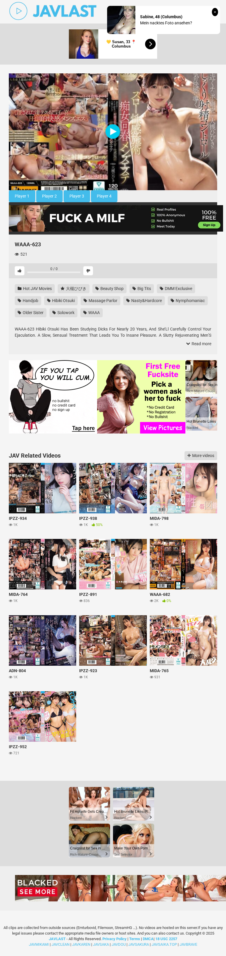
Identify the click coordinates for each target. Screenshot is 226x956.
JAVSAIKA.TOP (164, 944)
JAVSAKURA (138, 944)
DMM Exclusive (178, 288)
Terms (135, 939)
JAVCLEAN (60, 944)
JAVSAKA (101, 944)
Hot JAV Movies (37, 288)
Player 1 (22, 196)
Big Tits (144, 288)
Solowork (65, 312)
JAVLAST (57, 939)
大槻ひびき (76, 288)
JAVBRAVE (188, 944)
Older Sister (33, 312)
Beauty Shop (111, 288)
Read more (201, 343)
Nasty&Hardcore (146, 300)
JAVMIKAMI (39, 944)
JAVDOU (119, 944)
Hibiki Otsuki (63, 300)
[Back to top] (206, 938)
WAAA (93, 312)
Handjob (30, 300)
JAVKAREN (81, 944)
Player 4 (104, 196)
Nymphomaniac (190, 300)
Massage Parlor (102, 300)
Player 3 (76, 196)
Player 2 (49, 196)
